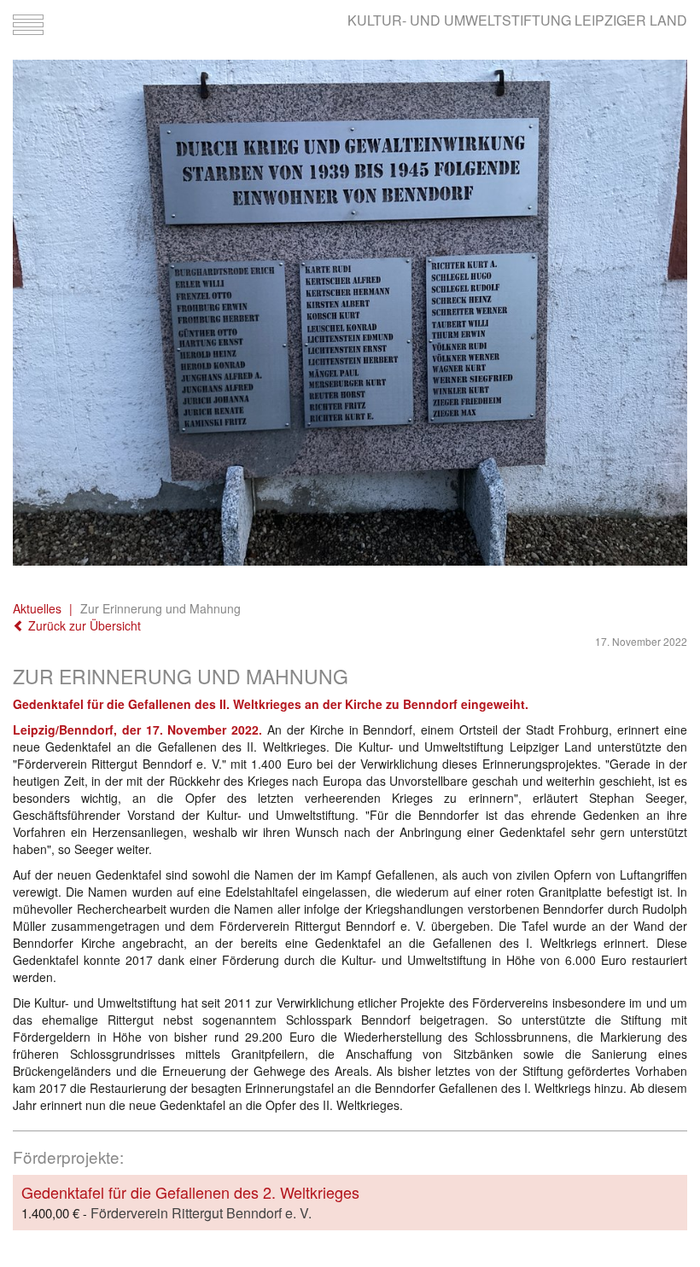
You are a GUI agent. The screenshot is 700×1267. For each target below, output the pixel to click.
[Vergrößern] (350, 313)
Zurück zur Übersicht (83, 625)
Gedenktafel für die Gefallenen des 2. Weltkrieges (190, 1192)
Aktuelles (37, 608)
